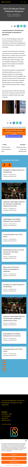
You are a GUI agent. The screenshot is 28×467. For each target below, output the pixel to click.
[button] (26, 441)
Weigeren (14, 458)
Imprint (20, 465)
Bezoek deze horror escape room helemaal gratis (21, 148)
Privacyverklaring (15, 465)
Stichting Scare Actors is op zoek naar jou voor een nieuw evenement (13, 252)
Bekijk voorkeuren (14, 462)
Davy (10, 14)
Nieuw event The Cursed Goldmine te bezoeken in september (11, 269)
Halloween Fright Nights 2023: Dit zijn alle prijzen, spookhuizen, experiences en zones (14, 204)
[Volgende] (9, 165)
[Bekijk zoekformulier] (22, 2)
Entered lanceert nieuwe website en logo (6, 148)
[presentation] (14, 191)
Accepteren (14, 454)
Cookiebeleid (8, 465)
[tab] (4, 360)
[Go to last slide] (4, 165)
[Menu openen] (25, 2)
